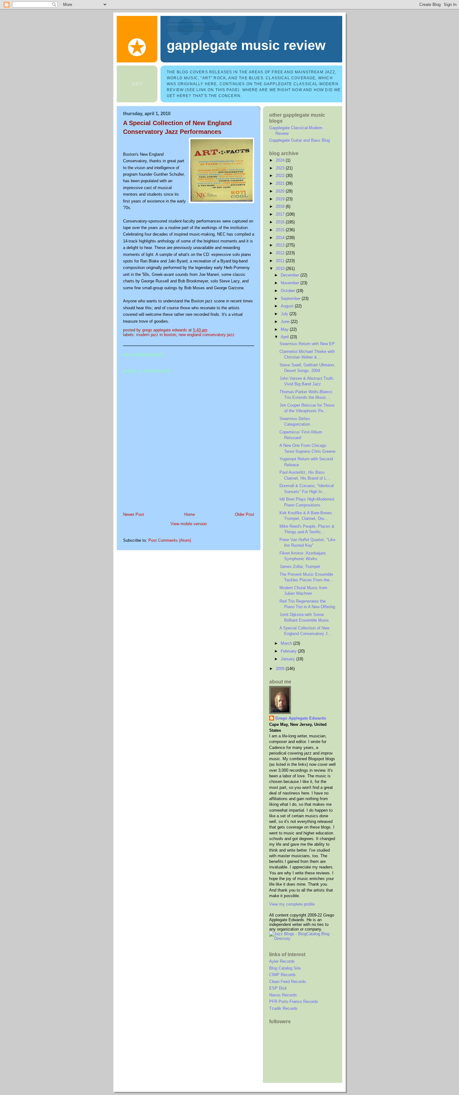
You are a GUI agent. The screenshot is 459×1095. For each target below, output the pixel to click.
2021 (281, 183)
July (285, 313)
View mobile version (188, 523)
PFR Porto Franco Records (293, 1001)
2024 (281, 160)
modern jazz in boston (156, 334)
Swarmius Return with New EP (307, 343)
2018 (281, 206)
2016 (281, 222)
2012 (281, 253)
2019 (281, 199)
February (289, 651)
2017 (281, 214)
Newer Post (133, 514)
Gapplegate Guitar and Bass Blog (299, 140)
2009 (281, 668)
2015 (281, 229)
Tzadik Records (283, 1008)
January (288, 659)
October (288, 290)
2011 (281, 260)
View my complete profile (292, 904)
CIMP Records (282, 974)
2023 (281, 168)
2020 (281, 191)
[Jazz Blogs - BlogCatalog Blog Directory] (302, 938)
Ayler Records (282, 961)
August (288, 306)
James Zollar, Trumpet (299, 566)
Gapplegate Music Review (246, 45)
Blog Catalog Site (285, 968)
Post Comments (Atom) (169, 540)
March (287, 643)
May (285, 329)
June (286, 321)
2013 (281, 245)
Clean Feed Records (287, 981)
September (291, 298)
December (290, 275)
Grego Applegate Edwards (300, 718)
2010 (281, 268)
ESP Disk (278, 988)
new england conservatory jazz (206, 334)
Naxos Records (283, 995)
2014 (281, 237)
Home (189, 514)
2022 (281, 175)
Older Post (244, 514)
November (290, 283)
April (285, 337)
